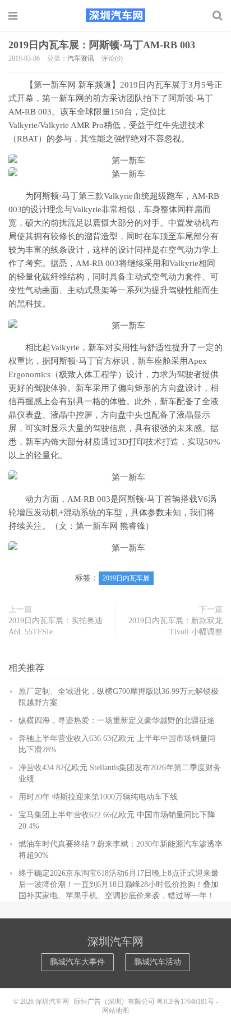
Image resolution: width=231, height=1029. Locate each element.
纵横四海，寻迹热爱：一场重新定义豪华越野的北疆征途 (117, 720)
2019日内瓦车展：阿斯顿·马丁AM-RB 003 (101, 45)
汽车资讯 (80, 58)
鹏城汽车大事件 (77, 962)
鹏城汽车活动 (157, 962)
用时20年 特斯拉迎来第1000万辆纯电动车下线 (98, 797)
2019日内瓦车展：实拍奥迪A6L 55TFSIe (55, 626)
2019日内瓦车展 (126, 578)
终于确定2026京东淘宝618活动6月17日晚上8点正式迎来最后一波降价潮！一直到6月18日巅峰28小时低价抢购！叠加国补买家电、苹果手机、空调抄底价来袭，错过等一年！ (119, 884)
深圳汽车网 (115, 15)
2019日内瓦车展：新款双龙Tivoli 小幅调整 (175, 626)
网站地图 (115, 1010)
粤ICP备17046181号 (185, 1001)
